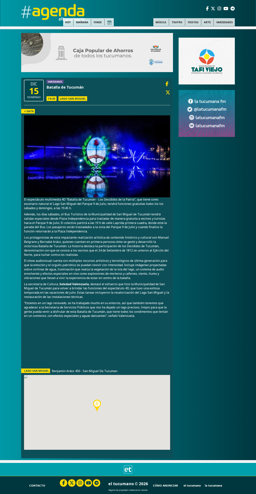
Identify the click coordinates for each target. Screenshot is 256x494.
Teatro (177, 22)
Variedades (224, 22)
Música (161, 22)
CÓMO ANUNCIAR (165, 485)
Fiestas (193, 22)
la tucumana (213, 485)
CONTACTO (37, 485)
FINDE (98, 22)
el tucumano (192, 485)
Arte (207, 22)
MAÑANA (82, 22)
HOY (68, 22)
